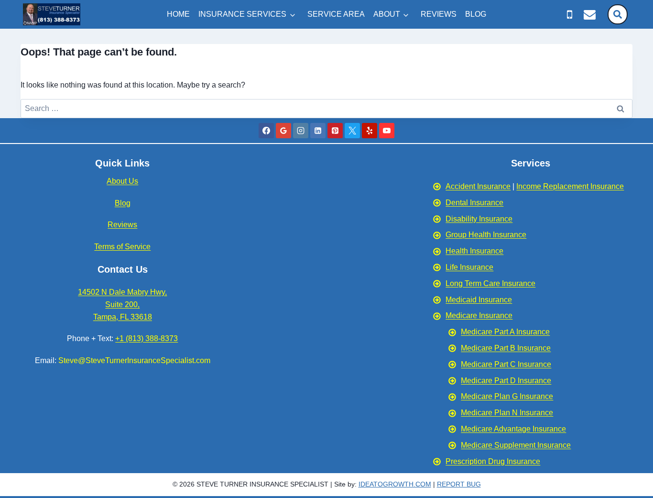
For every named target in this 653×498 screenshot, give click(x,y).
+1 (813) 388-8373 (146, 338)
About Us (122, 181)
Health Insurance (474, 251)
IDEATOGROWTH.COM (395, 484)
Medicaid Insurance (479, 300)
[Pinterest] (335, 130)
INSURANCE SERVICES (242, 14)
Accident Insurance (478, 186)
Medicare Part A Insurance (505, 332)
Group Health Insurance (486, 235)
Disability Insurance (479, 219)
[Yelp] (369, 130)
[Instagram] (300, 130)
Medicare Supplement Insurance (516, 445)
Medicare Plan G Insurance (507, 396)
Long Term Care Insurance (490, 283)
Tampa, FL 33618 (122, 317)
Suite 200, (122, 304)
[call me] (569, 14)
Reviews (122, 225)
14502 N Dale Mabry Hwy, (122, 292)
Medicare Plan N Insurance (507, 413)
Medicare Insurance (479, 315)
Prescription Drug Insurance (493, 461)
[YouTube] (386, 130)
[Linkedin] (318, 130)
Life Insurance (469, 267)
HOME (178, 14)
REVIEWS (439, 14)
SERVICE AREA (336, 14)
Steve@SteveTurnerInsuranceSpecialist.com (134, 360)
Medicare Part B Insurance (506, 348)
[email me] (589, 14)
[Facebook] (266, 130)
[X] (352, 130)
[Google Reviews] (283, 130)
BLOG (475, 14)
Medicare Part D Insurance (506, 380)
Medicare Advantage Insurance (513, 429)
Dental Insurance (474, 203)
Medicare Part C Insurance (506, 364)
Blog (123, 203)
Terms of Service (122, 247)
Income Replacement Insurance (570, 186)
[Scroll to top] (641, 407)
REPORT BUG (459, 484)
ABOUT (386, 14)
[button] (618, 14)
